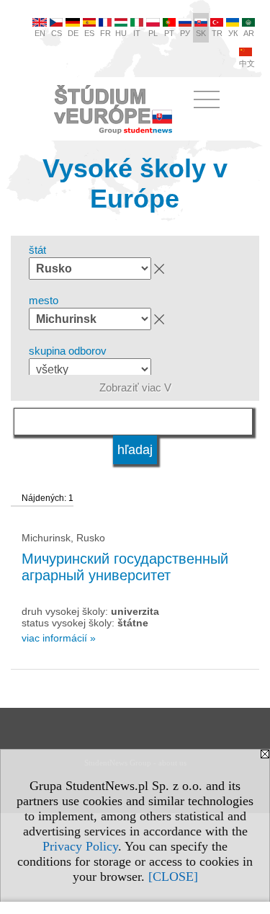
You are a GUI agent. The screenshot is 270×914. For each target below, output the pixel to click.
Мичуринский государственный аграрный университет (125, 567)
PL (153, 33)
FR (105, 33)
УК (233, 33)
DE (73, 33)
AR (248, 33)
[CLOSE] (173, 876)
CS (56, 33)
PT (169, 33)
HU (121, 33)
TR (217, 33)
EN (40, 33)
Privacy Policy (80, 846)
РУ (185, 33)
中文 (247, 63)
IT (136, 33)
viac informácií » (59, 638)
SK (201, 33)
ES (89, 33)
